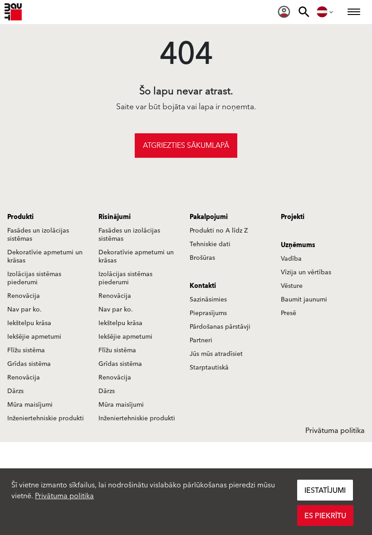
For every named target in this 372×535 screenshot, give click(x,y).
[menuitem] (284, 11)
